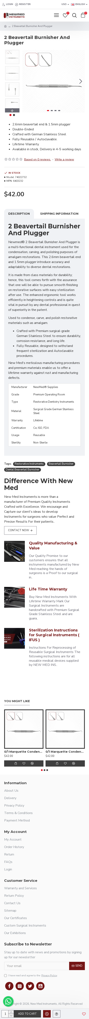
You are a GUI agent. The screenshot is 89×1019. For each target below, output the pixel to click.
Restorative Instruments (29, 464)
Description (19, 214)
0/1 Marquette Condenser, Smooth (65, 752)
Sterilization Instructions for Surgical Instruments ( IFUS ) (54, 635)
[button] (26, 81)
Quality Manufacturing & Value (53, 545)
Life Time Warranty (48, 589)
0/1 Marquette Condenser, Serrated (23, 752)
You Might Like (17, 701)
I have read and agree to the (32, 975)
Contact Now (18, 530)
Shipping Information (59, 214)
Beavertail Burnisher (61, 464)
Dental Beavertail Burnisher (22, 469)
